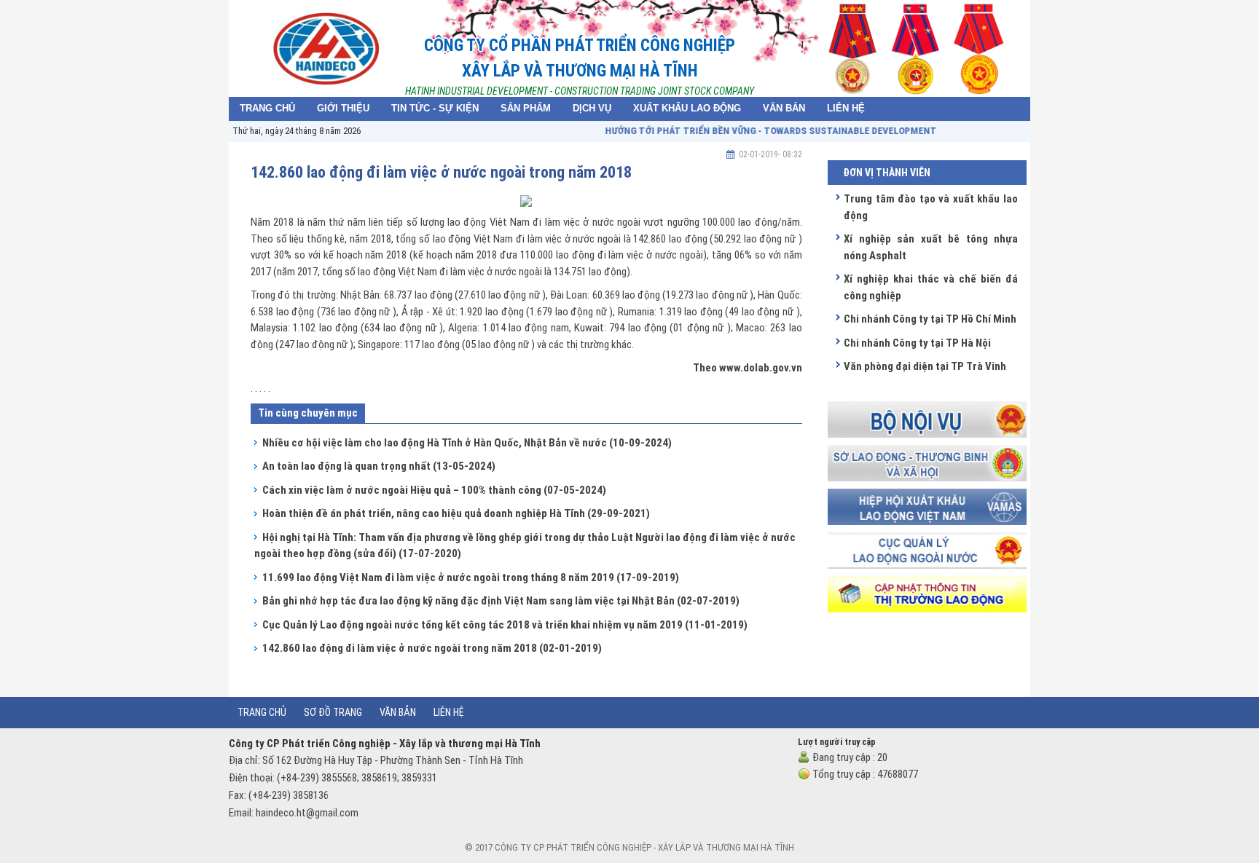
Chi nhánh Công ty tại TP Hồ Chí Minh (930, 319)
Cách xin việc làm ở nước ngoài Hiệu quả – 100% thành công (434, 490)
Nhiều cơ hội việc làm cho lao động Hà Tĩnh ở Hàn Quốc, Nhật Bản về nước (467, 442)
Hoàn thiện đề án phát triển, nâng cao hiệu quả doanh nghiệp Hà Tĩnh (456, 513)
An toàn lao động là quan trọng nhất (378, 466)
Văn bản (398, 712)
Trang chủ (262, 712)
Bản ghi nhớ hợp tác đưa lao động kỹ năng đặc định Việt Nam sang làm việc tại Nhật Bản (501, 600)
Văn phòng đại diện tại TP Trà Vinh (925, 366)
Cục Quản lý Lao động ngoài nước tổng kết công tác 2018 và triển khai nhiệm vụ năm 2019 (505, 624)
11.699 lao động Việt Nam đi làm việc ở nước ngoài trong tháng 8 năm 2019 (470, 577)
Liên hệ (449, 712)
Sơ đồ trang (333, 712)
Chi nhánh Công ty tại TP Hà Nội (917, 343)
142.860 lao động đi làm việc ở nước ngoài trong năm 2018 (432, 648)
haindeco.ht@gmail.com (307, 812)
